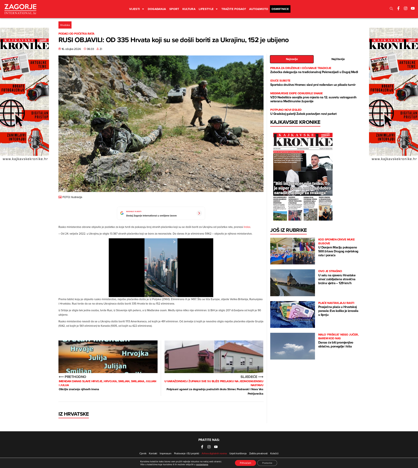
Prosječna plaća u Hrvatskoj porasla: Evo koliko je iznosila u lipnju (338, 309)
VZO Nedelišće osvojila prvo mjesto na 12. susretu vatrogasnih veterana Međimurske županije (313, 97)
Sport (174, 9)
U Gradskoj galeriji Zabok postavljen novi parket (303, 112)
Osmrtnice (280, 9)
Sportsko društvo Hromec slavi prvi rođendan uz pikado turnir (312, 83)
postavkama (202, 464)
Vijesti (134, 9)
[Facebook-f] (398, 8)
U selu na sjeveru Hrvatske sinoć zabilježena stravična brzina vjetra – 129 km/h (336, 277)
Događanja (157, 9)
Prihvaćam (245, 462)
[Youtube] (413, 8)
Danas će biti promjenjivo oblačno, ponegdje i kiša (338, 341)
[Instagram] (406, 8)
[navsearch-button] (391, 9)
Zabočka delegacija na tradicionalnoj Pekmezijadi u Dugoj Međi (314, 70)
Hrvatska (65, 25)
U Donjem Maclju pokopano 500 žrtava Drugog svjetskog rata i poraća (338, 247)
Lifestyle (206, 9)
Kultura (189, 9)
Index (247, 227)
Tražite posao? (233, 9)
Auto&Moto (258, 9)
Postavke (267, 462)
